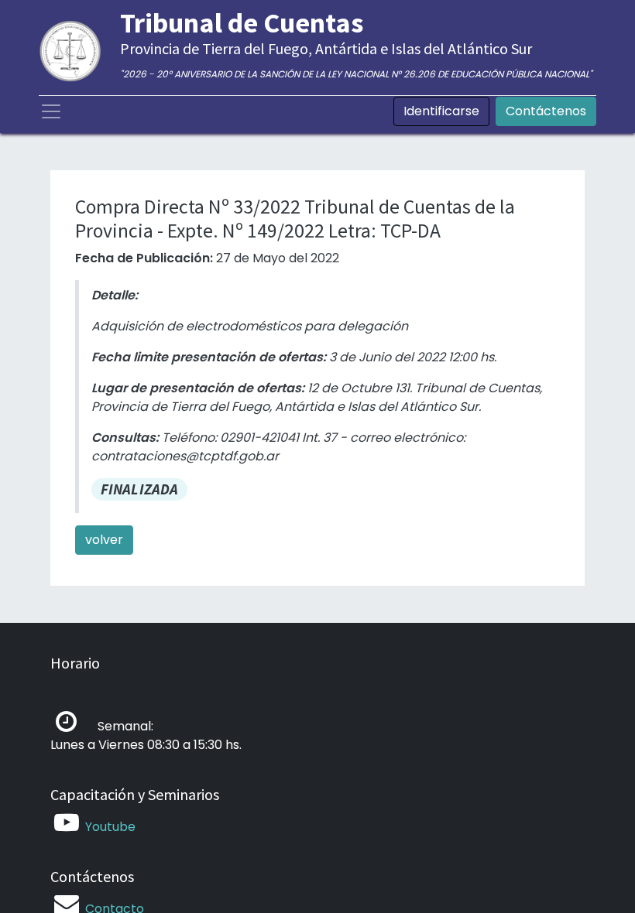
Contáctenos (546, 111)
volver (104, 540)
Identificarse (441, 111)
